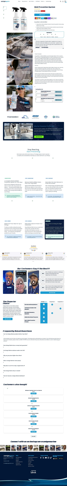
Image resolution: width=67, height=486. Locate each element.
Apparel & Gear (18, 464)
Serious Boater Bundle (33, 413)
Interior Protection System (34, 405)
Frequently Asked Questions (33, 457)
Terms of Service (31, 460)
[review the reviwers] (20, 253)
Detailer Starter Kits (19, 461)
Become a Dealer (31, 466)
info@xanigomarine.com (9, 463)
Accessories (18, 463)
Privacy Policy (30, 458)
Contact (29, 463)
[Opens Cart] (65, 1)
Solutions (17, 458)
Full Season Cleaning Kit (33, 428)
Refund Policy (30, 464)
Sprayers (17, 460)
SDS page (30, 461)
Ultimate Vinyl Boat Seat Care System (33, 390)
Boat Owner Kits (18, 457)
